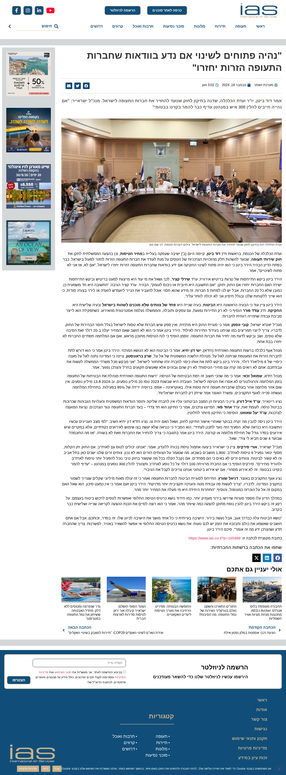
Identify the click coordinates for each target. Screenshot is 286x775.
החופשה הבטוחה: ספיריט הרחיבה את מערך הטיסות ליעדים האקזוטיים (173, 610)
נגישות (260, 729)
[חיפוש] (10, 26)
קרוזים (117, 26)
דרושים (96, 26)
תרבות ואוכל (143, 26)
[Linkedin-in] (39, 10)
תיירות (220, 26)
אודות (261, 709)
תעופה (240, 26)
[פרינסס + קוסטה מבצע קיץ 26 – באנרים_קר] (28, 151)
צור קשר (259, 719)
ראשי (260, 26)
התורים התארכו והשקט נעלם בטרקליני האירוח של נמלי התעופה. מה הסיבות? (217, 610)
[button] (86, 86)
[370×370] (28, 207)
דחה (45, 768)
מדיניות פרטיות (252, 748)
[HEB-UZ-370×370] (28, 95)
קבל (56, 768)
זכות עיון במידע (252, 757)
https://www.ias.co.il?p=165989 (215, 538)
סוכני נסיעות (173, 26)
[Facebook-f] (16, 10)
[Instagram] (27, 10)
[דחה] (279, 768)
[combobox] (39, 26)
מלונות (199, 26)
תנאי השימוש (63, 672)
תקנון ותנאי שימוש (249, 738)
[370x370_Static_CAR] (28, 264)
